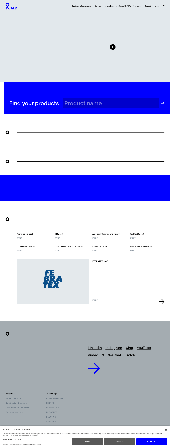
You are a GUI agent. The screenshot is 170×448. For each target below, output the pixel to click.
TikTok (130, 355)
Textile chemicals (13, 398)
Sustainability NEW (123, 6)
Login (157, 6)
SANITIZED (51, 421)
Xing (129, 348)
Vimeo (93, 355)
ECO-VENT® (51, 412)
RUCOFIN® (51, 417)
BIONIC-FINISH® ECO (55, 398)
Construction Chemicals (16, 403)
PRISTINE (50, 403)
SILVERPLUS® (52, 408)
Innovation (109, 6)
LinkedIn (95, 348)
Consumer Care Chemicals (17, 408)
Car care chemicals (14, 412)
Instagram (113, 348)
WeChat (114, 355)
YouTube (144, 348)
